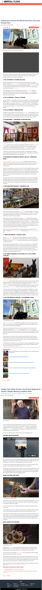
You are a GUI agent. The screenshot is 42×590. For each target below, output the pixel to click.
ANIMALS (8, 380)
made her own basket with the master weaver (16, 564)
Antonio (24, 427)
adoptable (19, 345)
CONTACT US (15, 583)
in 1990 (25, 147)
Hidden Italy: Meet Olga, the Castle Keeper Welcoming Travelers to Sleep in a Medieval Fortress (20, 571)
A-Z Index (8, 586)
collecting (25, 218)
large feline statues (14, 83)
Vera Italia (11, 547)
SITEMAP (31, 585)
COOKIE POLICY (9, 585)
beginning (29, 329)
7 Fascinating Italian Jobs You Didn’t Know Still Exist (14, 569)
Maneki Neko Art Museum (16, 230)
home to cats (16, 329)
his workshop (9, 429)
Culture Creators (20, 552)
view (21, 103)
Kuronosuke (15, 240)
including (30, 92)
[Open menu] (2, 1)
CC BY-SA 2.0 (11, 142)
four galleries (29, 90)
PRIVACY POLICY (32, 583)
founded (10, 101)
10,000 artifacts (12, 286)
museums (11, 238)
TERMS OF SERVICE (16, 585)
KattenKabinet (36, 144)
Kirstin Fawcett (5, 25)
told (30, 221)
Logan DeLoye (5, 395)
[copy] (9, 27)
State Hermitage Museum (9, 322)
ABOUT (8, 583)
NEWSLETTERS (23, 583)
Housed (4, 144)
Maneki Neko (21, 211)
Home (4, 380)
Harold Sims (5, 281)
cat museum (15, 88)
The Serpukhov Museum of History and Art (11, 161)
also (15, 105)
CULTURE (8, 575)
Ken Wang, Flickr (6, 142)
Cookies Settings (15, 586)
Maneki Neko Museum (33, 230)
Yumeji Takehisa (9, 237)
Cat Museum (25, 112)
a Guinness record (34, 85)
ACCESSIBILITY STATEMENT (24, 585)
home (21, 161)
